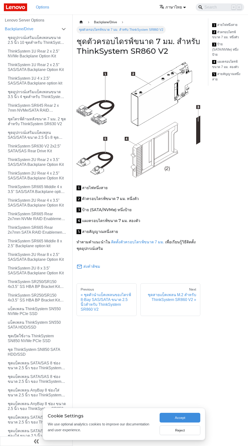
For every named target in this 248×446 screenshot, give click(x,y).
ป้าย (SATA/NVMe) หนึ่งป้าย (225, 49)
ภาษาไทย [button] (173, 7)
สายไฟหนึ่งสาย (225, 25)
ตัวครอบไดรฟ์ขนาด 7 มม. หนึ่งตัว (225, 34)
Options (42, 7)
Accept (180, 418)
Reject (180, 430)
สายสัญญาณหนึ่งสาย (226, 76)
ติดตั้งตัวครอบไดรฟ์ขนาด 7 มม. (137, 242)
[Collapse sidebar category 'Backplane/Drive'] (63, 29)
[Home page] (81, 22)
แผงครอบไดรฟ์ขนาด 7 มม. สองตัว (225, 64)
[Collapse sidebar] (36, 441)
